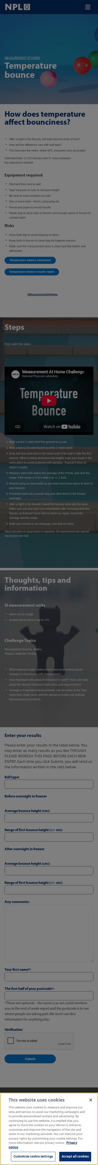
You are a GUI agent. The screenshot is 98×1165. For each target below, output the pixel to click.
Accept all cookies (75, 1156)
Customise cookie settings (33, 1156)
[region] (49, 1129)
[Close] (91, 1100)
